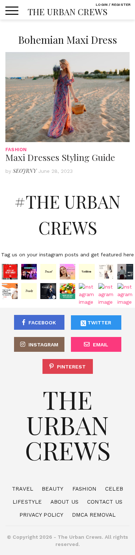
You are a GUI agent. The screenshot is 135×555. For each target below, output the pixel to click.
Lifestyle (27, 502)
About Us (64, 502)
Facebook (42, 322)
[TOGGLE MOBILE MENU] (11, 10)
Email (100, 344)
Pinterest (71, 367)
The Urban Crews (68, 11)
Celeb (114, 489)
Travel (22, 489)
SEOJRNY (24, 170)
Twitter (98, 322)
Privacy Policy (41, 515)
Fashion (16, 149)
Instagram (43, 344)
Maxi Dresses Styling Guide (60, 157)
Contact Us (104, 502)
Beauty (53, 489)
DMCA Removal (94, 515)
